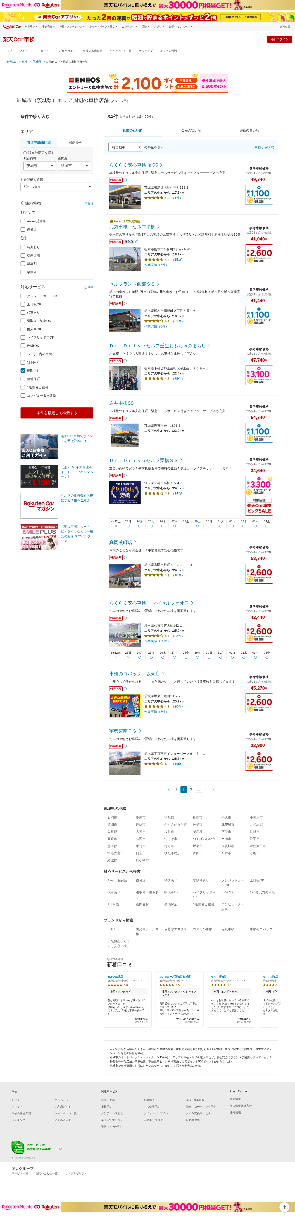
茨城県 (37, 61)
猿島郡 (198, 832)
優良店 (32, 229)
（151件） (178, 259)
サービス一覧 (20, 1173)
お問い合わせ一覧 (46, 1173)
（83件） (178, 636)
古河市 (141, 832)
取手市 (255, 839)
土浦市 (226, 839)
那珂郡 (112, 846)
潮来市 (141, 817)
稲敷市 (198, 817)
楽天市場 (285, 26)
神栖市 (198, 824)
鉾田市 (198, 853)
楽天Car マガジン (112, 1120)
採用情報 (235, 1112)
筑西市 (141, 839)
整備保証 (33, 379)
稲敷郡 (169, 817)
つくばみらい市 (204, 839)
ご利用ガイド (67, 51)
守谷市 (255, 853)
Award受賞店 (36, 221)
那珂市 (141, 846)
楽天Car (11, 61)
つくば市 (170, 839)
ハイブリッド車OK (40, 337)
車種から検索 (264, 147)
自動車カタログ (153, 1120)
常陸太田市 (258, 846)
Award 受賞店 (117, 880)
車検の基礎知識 (92, 51)
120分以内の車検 (39, 354)
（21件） (178, 321)
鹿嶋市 (141, 824)
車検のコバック (261, 929)
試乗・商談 (108, 1100)
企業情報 (235, 1099)
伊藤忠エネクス (175, 929)
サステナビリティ (76, 1173)
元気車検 (227, 929)
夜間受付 (33, 370)
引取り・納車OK (39, 321)
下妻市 (226, 832)
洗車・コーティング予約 (201, 1106)
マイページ (26, 51)
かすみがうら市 (175, 824)
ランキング (146, 51)
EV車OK (33, 346)
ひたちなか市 (174, 853)
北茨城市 (227, 824)
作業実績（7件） (156, 265)
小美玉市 (256, 817)
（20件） (178, 706)
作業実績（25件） (157, 641)
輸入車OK (34, 329)
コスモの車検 (202, 929)
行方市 (169, 846)
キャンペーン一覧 (121, 51)
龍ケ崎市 (142, 860)
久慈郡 (112, 832)
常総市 (255, 832)
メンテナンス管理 (112, 1113)
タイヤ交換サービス (198, 1113)
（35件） (178, 378)
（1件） (177, 198)
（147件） (178, 493)
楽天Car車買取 (195, 1100)
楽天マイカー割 (111, 1126)
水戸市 (226, 853)
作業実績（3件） (156, 712)
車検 (24, 61)
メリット (46, 51)
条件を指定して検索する (57, 413)
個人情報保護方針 (241, 1105)
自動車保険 (193, 1120)
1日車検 (32, 362)
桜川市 (169, 832)
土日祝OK (34, 304)
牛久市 (226, 817)
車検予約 (106, 1106)
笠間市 (112, 824)
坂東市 (198, 846)
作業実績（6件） (156, 326)
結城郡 (112, 860)
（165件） (178, 764)
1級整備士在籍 (37, 387)
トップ (8, 51)
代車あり (33, 312)
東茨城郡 (227, 846)
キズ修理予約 (152, 1106)
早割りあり (201, 880)
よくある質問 (168, 51)
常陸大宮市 (115, 853)
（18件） (178, 575)
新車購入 (149, 1100)
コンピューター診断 (41, 395)
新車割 (32, 264)
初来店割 (33, 255)
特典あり (33, 247)
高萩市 (112, 839)
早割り (32, 272)
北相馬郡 (256, 824)
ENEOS (112, 929)
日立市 (141, 853)
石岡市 (112, 817)
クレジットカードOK (42, 296)
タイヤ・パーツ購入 (156, 1113)
